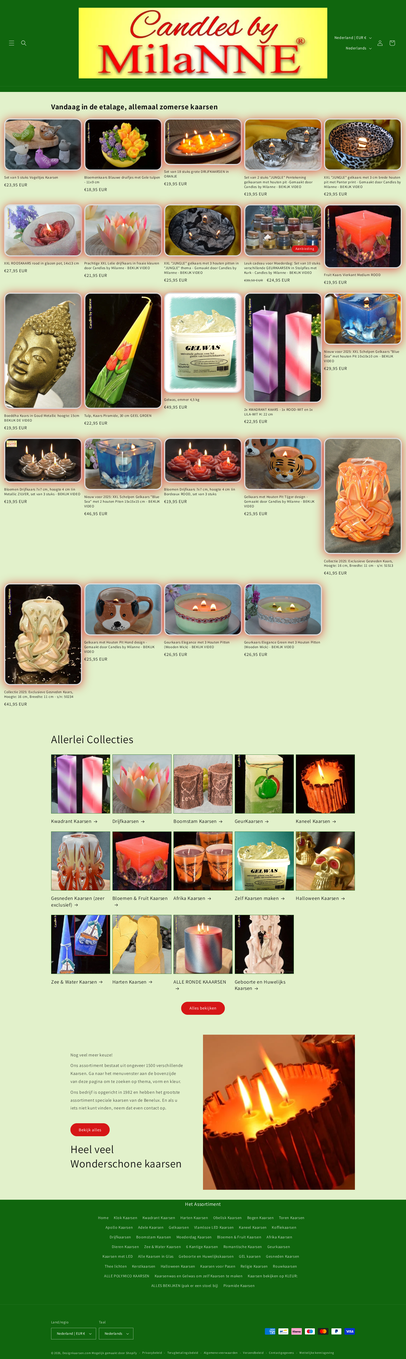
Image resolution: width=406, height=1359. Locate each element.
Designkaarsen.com (76, 1353)
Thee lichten (116, 1266)
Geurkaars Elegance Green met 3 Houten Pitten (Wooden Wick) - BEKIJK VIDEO (282, 644)
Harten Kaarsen (129, 982)
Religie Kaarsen (254, 1266)
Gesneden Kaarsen (282, 1256)
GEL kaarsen (250, 1256)
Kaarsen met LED (117, 1256)
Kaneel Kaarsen (313, 821)
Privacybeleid (152, 1353)
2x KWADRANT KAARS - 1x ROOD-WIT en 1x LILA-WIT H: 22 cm (278, 412)
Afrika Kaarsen (189, 898)
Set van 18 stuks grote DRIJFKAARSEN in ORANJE (196, 174)
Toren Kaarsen (292, 1217)
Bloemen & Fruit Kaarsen (140, 898)
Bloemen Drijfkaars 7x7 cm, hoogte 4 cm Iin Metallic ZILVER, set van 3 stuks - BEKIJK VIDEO (42, 491)
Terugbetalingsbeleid (182, 1353)
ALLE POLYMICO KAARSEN (126, 1275)
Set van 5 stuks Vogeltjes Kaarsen (31, 177)
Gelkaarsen (179, 1227)
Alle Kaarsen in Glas (156, 1256)
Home (103, 1217)
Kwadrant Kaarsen (71, 821)
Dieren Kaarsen (125, 1246)
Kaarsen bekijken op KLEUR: (273, 1275)
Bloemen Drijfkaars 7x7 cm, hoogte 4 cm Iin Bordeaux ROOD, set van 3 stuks (199, 491)
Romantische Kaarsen (242, 1246)
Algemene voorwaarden (221, 1353)
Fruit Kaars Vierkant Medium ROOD (352, 275)
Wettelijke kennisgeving (316, 1353)
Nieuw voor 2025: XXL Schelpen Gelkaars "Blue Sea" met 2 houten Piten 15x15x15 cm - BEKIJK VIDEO (122, 501)
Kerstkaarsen (143, 1266)
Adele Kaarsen (151, 1227)
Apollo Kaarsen (119, 1227)
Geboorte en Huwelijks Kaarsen (260, 985)
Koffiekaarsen (284, 1227)
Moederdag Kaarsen (194, 1237)
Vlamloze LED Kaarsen (214, 1227)
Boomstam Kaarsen (195, 821)
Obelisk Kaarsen (227, 1217)
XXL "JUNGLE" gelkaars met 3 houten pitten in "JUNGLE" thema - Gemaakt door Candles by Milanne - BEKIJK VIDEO (201, 268)
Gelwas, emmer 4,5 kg (181, 400)
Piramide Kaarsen (239, 1285)
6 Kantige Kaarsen (202, 1246)
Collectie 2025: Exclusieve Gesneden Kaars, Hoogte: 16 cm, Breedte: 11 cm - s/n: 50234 (38, 694)
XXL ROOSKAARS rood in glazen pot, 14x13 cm (41, 263)
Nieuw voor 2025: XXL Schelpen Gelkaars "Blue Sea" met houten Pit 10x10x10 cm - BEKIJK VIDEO (361, 356)
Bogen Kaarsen (260, 1217)
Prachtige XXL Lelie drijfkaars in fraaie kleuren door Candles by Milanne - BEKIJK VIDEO (121, 265)
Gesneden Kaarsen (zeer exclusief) (77, 901)
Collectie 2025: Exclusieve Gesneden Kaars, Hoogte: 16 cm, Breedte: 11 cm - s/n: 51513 (358, 563)
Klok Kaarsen (125, 1217)
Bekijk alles (90, 1129)
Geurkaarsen (278, 1246)
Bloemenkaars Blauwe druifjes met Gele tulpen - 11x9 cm (122, 179)
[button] (12, 43)
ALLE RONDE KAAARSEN (199, 982)
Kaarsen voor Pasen (217, 1266)
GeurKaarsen (249, 821)
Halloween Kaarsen (317, 898)
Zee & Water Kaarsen (74, 982)
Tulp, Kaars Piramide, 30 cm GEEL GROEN (118, 416)
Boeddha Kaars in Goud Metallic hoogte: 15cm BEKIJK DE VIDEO (42, 418)
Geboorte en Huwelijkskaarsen (206, 1256)
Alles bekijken (203, 1008)
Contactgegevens (281, 1353)
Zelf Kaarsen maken (257, 898)
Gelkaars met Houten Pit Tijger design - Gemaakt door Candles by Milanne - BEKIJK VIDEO (279, 501)
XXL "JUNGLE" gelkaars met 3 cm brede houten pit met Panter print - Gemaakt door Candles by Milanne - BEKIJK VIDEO (362, 182)
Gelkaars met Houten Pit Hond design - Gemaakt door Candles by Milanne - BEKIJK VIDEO (119, 647)
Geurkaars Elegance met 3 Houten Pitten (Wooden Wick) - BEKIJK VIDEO (197, 644)
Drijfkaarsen (125, 821)
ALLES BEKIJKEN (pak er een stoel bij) (184, 1285)
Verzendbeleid (253, 1353)
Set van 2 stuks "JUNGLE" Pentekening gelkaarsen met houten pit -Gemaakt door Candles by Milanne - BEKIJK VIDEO (278, 182)
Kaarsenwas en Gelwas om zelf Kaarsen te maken (199, 1275)
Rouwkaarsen (285, 1266)
